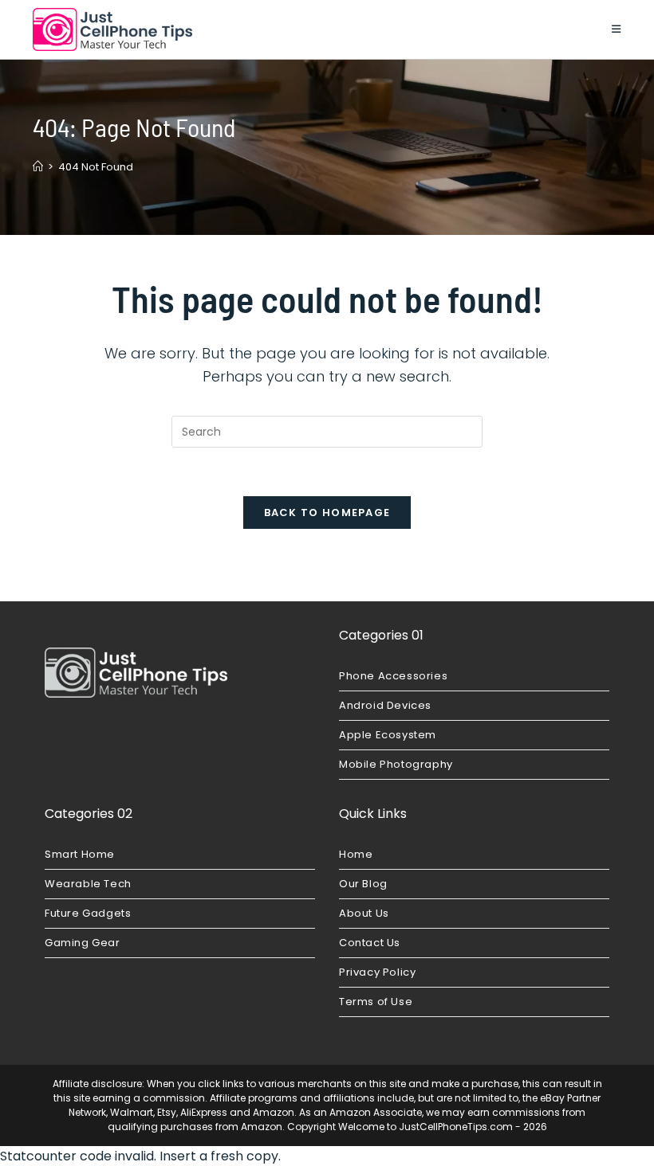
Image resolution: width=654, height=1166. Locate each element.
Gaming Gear (82, 942)
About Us (364, 913)
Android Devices (385, 705)
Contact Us (369, 942)
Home (355, 854)
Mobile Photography (396, 764)
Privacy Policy (377, 972)
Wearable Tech (88, 883)
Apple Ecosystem (387, 734)
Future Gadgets (88, 913)
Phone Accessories (393, 675)
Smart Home (80, 854)
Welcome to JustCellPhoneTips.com (425, 1126)
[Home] (38, 166)
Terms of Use (375, 1001)
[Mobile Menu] (616, 29)
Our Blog (363, 883)
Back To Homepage (327, 512)
